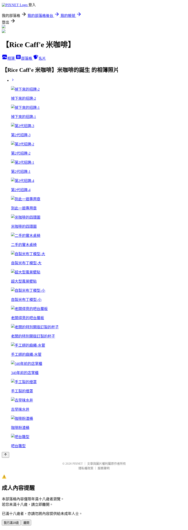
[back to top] (5, 455)
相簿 (11, 58)
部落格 (27, 58)
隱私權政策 (85, 468)
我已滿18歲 (11, 523)
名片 (42, 58)
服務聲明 (104, 468)
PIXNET (77, 463)
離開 (26, 523)
